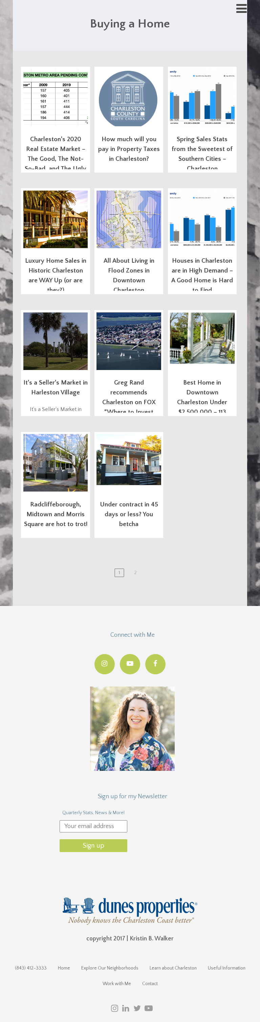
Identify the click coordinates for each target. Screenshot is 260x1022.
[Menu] (241, 9)
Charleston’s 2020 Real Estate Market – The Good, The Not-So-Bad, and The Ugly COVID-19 (55, 159)
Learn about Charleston (173, 968)
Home (64, 968)
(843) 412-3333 (31, 968)
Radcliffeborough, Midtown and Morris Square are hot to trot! (55, 514)
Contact (150, 983)
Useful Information (226, 968)
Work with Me (117, 983)
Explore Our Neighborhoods (109, 968)
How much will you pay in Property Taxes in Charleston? (129, 149)
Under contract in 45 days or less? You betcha (129, 514)
